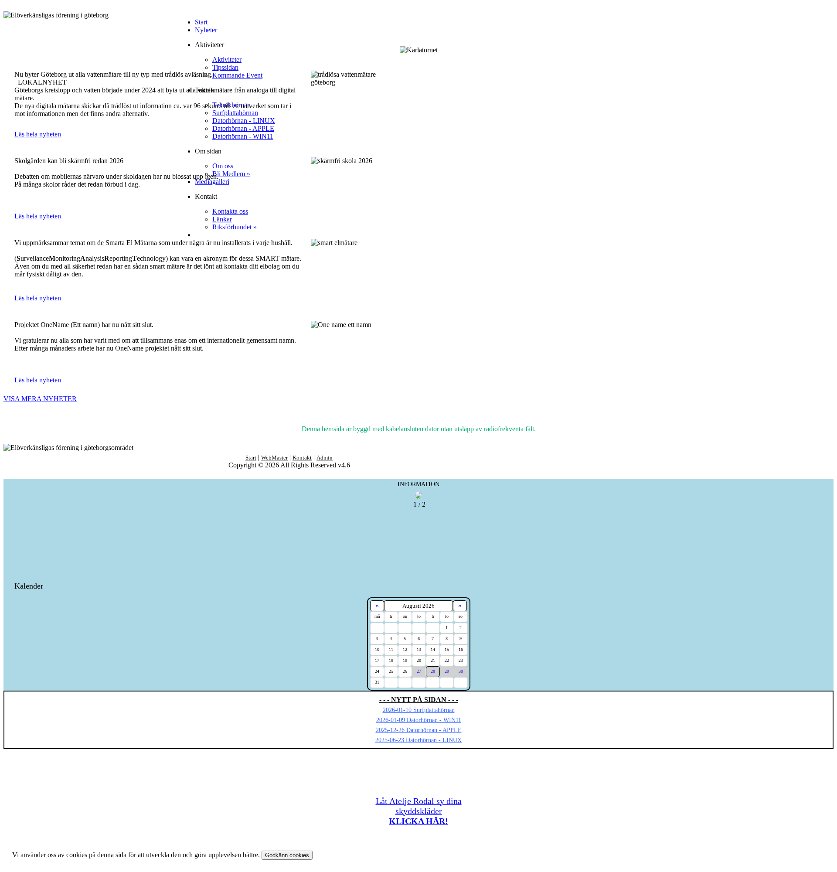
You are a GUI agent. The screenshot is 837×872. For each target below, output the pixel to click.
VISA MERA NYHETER (40, 398)
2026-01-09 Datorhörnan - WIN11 (418, 720)
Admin (324, 457)
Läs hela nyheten (37, 134)
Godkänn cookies (287, 855)
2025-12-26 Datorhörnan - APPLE (419, 730)
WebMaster (274, 457)
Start (201, 22)
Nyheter (206, 30)
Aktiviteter (227, 59)
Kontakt (302, 457)
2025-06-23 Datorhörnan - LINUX (418, 740)
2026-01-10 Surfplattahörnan (419, 710)
